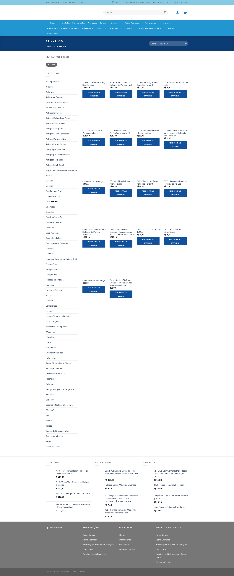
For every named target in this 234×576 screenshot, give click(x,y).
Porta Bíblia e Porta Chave (58, 363)
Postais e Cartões (54, 368)
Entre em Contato (127, 549)
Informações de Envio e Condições (98, 544)
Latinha (49, 300)
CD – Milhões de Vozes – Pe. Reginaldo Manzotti (120, 131)
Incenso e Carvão (54, 290)
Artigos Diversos (54, 112)
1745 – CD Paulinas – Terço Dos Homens (94, 83)
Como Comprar (89, 539)
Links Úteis (87, 549)
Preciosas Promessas (56, 373)
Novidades (65, 23)
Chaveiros (51, 28)
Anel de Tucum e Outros (57, 102)
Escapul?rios (52, 264)
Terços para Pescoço (55, 436)
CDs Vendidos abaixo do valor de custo (120, 182)
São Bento (166, 23)
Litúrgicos (115, 23)
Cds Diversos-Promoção (93, 181)
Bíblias (49, 175)
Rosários (50, 394)
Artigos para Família (55, 149)
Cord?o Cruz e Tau (54, 217)
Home (122, 535)
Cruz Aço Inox (52, 232)
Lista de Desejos (172, 2)
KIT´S (48, 295)
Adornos (50, 92)
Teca (48, 415)
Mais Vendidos (78, 23)
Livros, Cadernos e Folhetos (149, 28)
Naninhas (50, 337)
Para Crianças (150, 23)
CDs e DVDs (52, 201)
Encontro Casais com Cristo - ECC (61, 259)
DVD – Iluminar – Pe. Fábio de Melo (148, 230)
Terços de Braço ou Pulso (57, 431)
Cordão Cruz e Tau (69, 28)
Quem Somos (88, 535)
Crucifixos (86, 28)
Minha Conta (158, 2)
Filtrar (51, 65)
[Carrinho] (185, 12)
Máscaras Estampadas (56, 326)
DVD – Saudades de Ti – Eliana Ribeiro (174, 230)
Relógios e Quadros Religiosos (60, 389)
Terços (103, 23)
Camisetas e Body (54, 191)
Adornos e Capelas (54, 97)
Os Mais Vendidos (54, 352)
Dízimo (49, 253)
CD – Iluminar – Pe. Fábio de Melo (176, 83)
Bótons (49, 180)
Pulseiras (170, 28)
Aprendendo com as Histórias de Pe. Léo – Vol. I (121, 83)
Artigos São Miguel (55, 165)
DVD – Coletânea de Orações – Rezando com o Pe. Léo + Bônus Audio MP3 (122, 232)
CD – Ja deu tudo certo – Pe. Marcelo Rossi (93, 131)
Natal (48, 342)
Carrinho (184, 2)
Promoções (92, 23)
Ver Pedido (124, 544)
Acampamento (53, 81)
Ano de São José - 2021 (56, 107)
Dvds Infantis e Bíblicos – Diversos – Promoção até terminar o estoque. (121, 282)
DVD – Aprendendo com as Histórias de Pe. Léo (175, 182)
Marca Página (52, 321)
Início (48, 46)
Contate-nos (65, 571)
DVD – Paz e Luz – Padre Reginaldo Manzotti (147, 182)
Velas (48, 441)
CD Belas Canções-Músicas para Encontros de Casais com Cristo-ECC (175, 133)
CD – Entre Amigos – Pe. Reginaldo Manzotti (147, 83)
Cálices (49, 185)
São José (50, 410)
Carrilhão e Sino (53, 196)
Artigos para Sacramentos (58, 154)
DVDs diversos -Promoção (94, 280)
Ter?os (49, 420)
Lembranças (51, 305)
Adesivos (50, 86)
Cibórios (50, 212)
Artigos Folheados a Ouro (58, 118)
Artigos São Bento (54, 159)
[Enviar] (165, 12)
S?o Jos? (50, 399)
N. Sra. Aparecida (132, 23)
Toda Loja (51, 23)
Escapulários (114, 28)
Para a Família (52, 33)
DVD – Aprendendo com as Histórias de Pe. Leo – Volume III (94, 232)
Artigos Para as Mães (56, 139)
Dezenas (99, 28)
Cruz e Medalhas (53, 238)
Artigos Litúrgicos (54, 128)
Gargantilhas (52, 274)
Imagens (128, 28)
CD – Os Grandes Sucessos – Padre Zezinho (148, 131)
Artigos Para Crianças (56, 144)
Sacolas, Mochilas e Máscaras (60, 404)
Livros (49, 311)
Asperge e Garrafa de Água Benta (61, 170)
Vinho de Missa (53, 446)
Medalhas (50, 331)
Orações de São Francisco (94, 554)
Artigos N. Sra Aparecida (57, 133)
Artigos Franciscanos (56, 123)
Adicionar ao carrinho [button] (94, 94)
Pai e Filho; (51, 358)
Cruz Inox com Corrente (57, 243)
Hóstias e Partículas (55, 279)
